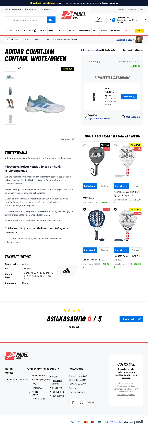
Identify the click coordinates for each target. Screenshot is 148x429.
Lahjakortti (121, 9)
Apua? (141, 9)
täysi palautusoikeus (99, 118)
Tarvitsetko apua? (125, 39)
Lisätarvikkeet (84, 31)
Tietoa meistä (132, 9)
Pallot (71, 31)
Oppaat (104, 31)
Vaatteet (62, 31)
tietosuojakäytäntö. (126, 394)
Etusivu (9, 31)
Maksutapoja (133, 116)
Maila (18, 31)
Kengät (52, 31)
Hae (51, 20)
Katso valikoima (110, 3)
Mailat (37, 40)
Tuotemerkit (116, 31)
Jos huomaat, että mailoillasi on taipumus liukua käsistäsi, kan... (111, 100)
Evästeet (91, 402)
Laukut (43, 31)
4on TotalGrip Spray (109, 92)
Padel (95, 31)
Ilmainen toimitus (93, 50)
